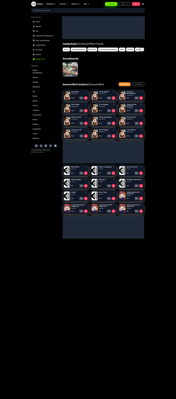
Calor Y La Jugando (105, 167)
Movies (35, 77)
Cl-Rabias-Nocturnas (134, 179)
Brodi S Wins (75, 167)
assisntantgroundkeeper (108, 49)
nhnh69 (73, 169)
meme (122, 49)
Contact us (41, 152)
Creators (36, 110)
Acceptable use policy (36, 150)
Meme (35, 96)
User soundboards (43, 40)
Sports (35, 101)
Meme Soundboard (37, 71)
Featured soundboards (44, 36)
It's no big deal (103, 104)
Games (38, 54)
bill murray (92, 49)
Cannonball (75, 91)
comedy (130, 49)
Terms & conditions (36, 149)
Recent (38, 26)
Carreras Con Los (132, 167)
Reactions (36, 87)
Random (36, 138)
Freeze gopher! (104, 91)
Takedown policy (46, 149)
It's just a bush (131, 117)
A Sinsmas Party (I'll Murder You (133, 193)
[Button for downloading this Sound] (86, 98)
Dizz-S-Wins (103, 192)
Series (35, 120)
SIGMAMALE (74, 93)
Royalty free (40, 59)
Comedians (37, 115)
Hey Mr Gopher (104, 130)
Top (37, 31)
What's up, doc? (76, 117)
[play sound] (67, 95)
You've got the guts (105, 117)
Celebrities (37, 129)
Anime (35, 106)
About (36, 152)
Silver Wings (75, 104)
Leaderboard (40, 45)
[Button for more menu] (86, 92)
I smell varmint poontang (131, 105)
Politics (35, 124)
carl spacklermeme (78, 49)
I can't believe (131, 130)
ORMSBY (129, 195)
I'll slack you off (76, 130)
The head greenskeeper (131, 92)
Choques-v (102, 179)
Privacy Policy (46, 150)
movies (66, 49)
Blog (32, 152)
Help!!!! (73, 192)
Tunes (35, 134)
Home (38, 22)
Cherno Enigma (76, 179)
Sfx (34, 91)
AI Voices (39, 50)
